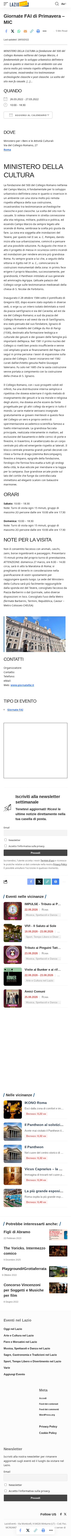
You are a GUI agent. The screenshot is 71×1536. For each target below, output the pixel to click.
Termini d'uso (47, 860)
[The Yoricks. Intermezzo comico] (58, 1251)
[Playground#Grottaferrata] (58, 1271)
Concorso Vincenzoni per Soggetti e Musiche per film (24, 1290)
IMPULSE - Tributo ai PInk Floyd (48, 904)
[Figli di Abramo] (58, 1234)
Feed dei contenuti (48, 1404)
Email (6, 827)
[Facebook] (61, 1514)
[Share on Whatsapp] (18, 31)
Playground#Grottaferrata (24, 1269)
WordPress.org (47, 1415)
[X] (65, 1514)
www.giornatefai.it (22, 685)
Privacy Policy (60, 864)
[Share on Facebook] (6, 31)
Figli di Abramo (17, 1232)
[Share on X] (12, 31)
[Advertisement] (35, 1052)
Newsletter (14, 840)
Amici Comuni (35, 991)
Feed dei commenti (49, 1409)
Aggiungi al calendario (30, 115)
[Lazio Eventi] (19, 4)
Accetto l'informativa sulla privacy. (27, 846)
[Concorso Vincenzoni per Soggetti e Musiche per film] (58, 1287)
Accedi (42, 1398)
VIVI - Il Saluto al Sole (40, 926)
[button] (7, 4)
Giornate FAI (15, 709)
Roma (7, 149)
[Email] (25, 31)
